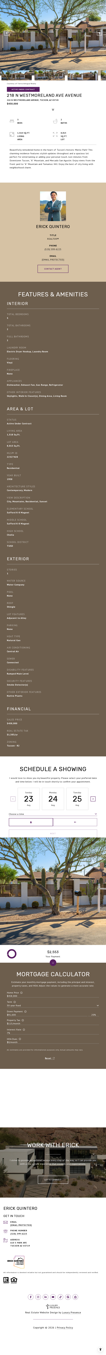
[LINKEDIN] (45, 1297)
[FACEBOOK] (30, 1297)
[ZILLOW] (75, 1297)
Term (9, 1001)
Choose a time (16, 814)
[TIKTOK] (60, 1297)
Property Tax (13, 1020)
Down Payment (15, 1011)
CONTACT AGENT (53, 269)
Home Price (13, 992)
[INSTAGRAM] (38, 1297)
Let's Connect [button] (53, 1179)
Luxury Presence (71, 1312)
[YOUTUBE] (53, 1297)
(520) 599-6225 (53, 249)
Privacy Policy (65, 1327)
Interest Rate (14, 1029)
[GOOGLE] (68, 1297)
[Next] (93, 798)
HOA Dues (12, 1039)
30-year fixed (14, 1005)
